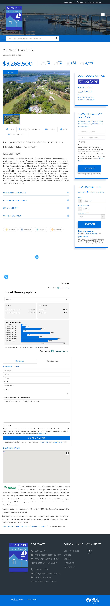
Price (80, 197)
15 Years (101, 192)
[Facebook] (89, 551)
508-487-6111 (70, 2)
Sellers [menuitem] (67, 559)
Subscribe (90, 168)
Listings (11, 526)
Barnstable (25, 526)
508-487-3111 (86, 92)
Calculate (89, 224)
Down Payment (83, 205)
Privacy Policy (43, 433)
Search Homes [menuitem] (71, 551)
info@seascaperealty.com (47, 555)
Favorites (82, 2)
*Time (5, 390)
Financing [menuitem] (69, 563)
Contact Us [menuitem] (69, 567)
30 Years (92, 192)
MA (17, 526)
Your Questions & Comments (16, 398)
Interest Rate (83, 213)
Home (4, 526)
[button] (56, 38)
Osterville (35, 526)
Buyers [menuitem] (67, 555)
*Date (5, 381)
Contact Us (20, 361)
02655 (44, 526)
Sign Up (98, 2)
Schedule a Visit (53, 361)
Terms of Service (57, 442)
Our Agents (90, 100)
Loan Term (82, 192)
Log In (92, 2)
